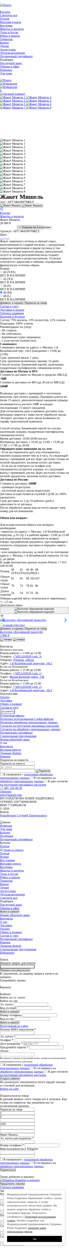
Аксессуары (8, 49)
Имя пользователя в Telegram (19, 1148)
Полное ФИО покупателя (18, 1029)
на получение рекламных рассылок (23, 784)
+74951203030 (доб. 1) (27, 673)
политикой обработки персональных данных (26, 776)
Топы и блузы (9, 32)
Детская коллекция (12, 52)
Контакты (6, 746)
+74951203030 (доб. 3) (27, 656)
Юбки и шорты (10, 35)
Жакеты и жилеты (12, 29)
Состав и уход (9, 707)
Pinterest (5, 756)
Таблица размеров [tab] (12, 313)
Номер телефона (10, 1015)
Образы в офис (10, 66)
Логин (4, 1050)
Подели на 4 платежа (36, 227)
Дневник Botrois (10, 753)
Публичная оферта (12, 715)
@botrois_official (23, 660)
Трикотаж (6, 39)
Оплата (5, 697)
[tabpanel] (34, 330)
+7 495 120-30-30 (11, 788)
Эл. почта (6, 1004)
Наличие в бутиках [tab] (12, 316)
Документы (7, 711)
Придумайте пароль (14, 1047)
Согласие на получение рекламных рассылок (29, 725)
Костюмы (6, 25)
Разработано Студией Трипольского (23, 815)
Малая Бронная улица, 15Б (27, 676)
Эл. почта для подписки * (17, 1138)
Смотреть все (8, 15)
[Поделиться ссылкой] (1, 209)
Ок (34, 1238)
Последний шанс (11, 63)
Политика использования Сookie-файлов (26, 719)
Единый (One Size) (13, 625)
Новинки (6, 70)
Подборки (6, 59)
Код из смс (7, 1018)
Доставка (6, 700)
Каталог (5, 11)
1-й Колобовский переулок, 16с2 (31, 663)
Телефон (6, 1040)
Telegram (5, 791)
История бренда (10, 749)
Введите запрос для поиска (17, 963)
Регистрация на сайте (14, 1026)
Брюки (4, 42)
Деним (4, 46)
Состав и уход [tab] (9, 306)
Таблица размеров (12, 1187)
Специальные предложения (18, 736)
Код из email (8, 1008)
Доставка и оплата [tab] (12, 309)
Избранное (7, 952)
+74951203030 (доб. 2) (27, 686)
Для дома (6, 73)
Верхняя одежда (10, 22)
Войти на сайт (9, 1088)
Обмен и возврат (11, 704)
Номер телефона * (12, 1145)
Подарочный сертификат (16, 56)
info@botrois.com (11, 795)
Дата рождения (11, 1043)
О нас (3, 922)
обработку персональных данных (22, 781)
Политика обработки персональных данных (29, 722)
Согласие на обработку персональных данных (30, 729)
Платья (4, 18)
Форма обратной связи (15, 739)
